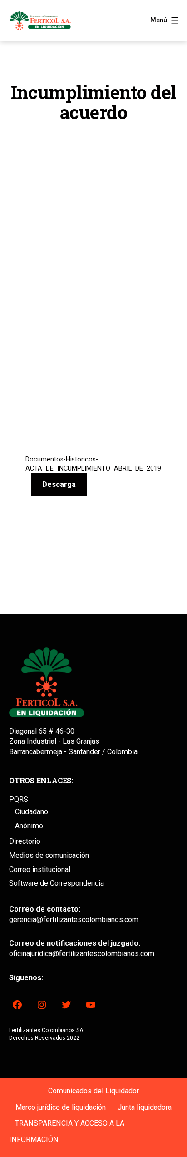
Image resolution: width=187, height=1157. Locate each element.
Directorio (24, 841)
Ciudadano (31, 811)
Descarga (59, 484)
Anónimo (29, 825)
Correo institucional (39, 869)
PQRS (18, 799)
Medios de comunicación (49, 855)
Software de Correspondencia (56, 883)
